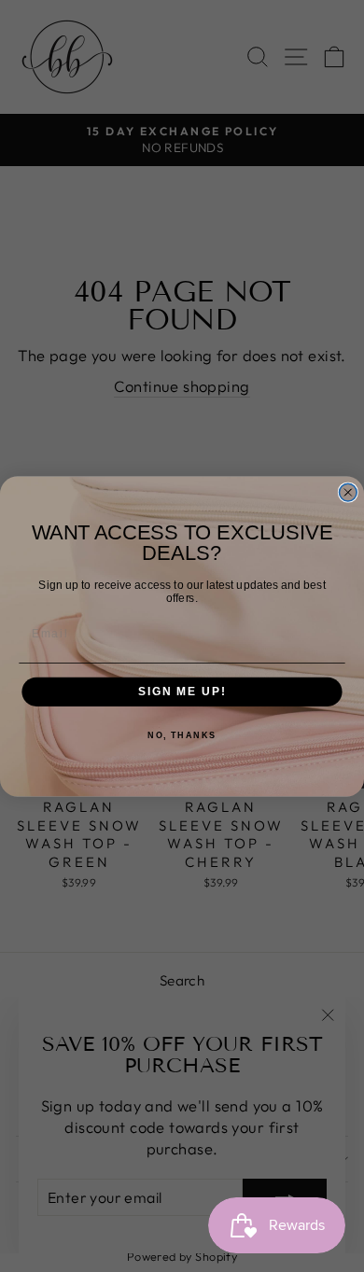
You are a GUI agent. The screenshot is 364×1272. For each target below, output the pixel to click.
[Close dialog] (348, 492)
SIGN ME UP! (182, 691)
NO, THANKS (182, 735)
